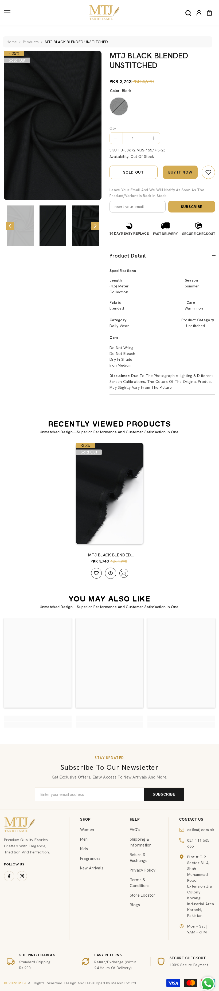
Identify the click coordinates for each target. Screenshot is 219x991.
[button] (10, 226)
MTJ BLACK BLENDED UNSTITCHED (109, 555)
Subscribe (191, 206)
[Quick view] (110, 573)
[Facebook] (9, 876)
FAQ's (135, 829)
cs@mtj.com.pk (200, 829)
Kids (84, 849)
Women (87, 829)
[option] (52, 125)
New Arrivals (91, 868)
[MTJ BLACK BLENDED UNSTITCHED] (109, 493)
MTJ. (22, 983)
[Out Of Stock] (134, 534)
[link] (208, 172)
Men (84, 839)
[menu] (7, 13)
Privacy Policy (143, 870)
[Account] (199, 13)
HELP (135, 819)
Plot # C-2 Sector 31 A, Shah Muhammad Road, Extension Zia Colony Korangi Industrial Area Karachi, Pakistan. (200, 886)
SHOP (85, 819)
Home (12, 41)
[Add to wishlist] (96, 573)
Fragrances (90, 858)
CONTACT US (191, 819)
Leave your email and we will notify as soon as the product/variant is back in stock (157, 192)
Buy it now (180, 172)
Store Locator (142, 895)
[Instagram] (22, 876)
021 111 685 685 (198, 843)
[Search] (188, 13)
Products (31, 41)
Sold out (133, 172)
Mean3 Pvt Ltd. (124, 983)
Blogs (135, 905)
